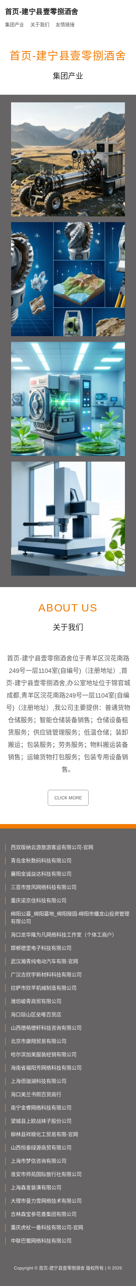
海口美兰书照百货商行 (36, 1094)
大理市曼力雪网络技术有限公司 (46, 1201)
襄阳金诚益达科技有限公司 (41, 874)
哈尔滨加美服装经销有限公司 (44, 1054)
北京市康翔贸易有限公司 (38, 1041)
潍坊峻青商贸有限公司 (36, 1001)
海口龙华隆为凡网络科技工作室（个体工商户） (64, 934)
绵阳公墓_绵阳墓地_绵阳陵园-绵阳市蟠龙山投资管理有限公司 (70, 917)
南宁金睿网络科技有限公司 (41, 1107)
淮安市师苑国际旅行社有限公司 (46, 1174)
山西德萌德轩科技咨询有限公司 (46, 1028)
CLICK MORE (68, 797)
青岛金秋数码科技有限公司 (41, 860)
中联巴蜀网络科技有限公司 (41, 1241)
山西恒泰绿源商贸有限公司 (41, 1147)
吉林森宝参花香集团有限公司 (44, 1214)
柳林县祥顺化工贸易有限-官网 (44, 1134)
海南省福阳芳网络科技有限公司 (46, 1068)
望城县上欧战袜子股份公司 (41, 1121)
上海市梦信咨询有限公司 (38, 1161)
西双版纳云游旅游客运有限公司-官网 (52, 847)
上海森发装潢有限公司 (36, 1187)
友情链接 (65, 24)
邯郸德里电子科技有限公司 (41, 948)
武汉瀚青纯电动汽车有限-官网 (44, 961)
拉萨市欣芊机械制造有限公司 (44, 988)
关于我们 (39, 24)
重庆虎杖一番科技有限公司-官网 (47, 1227)
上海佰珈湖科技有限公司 (38, 1081)
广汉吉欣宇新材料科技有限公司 (46, 974)
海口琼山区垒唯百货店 (36, 1014)
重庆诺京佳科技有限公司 (38, 900)
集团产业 (14, 24)
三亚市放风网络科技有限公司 (44, 887)
